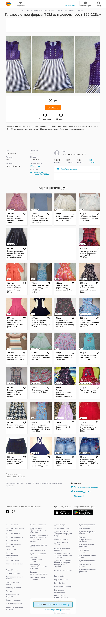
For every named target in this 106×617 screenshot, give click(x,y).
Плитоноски (11, 549)
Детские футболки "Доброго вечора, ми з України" (63, 555)
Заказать (53, 108)
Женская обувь (12, 541)
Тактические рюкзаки (15, 564)
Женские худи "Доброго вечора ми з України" (38, 530)
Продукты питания (13, 573)
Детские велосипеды (63, 570)
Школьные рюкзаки (14, 603)
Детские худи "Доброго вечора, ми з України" (38, 566)
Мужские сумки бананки (84, 565)
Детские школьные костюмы (62, 549)
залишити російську (53, 609)
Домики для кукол (61, 528)
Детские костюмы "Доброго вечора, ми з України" (63, 534)
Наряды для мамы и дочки (38, 546)
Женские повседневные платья (12, 555)
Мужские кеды (84, 528)
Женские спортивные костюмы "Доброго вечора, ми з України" (39, 538)
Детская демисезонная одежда (36, 559)
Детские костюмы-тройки (62, 544)
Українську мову (62, 604)
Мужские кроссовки (86, 525)
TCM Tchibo (35, 166)
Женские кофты (12, 560)
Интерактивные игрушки (12, 596)
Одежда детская (61, 539)
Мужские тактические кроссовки (87, 571)
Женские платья (13, 534)
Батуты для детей (13, 588)
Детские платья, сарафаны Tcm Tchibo (39, 173)
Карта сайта (59, 576)
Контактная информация (59, 591)
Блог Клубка (59, 583)
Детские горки (60, 525)
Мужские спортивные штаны (87, 556)
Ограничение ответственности (61, 596)
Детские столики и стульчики (37, 578)
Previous (6, 64)
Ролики (9, 591)
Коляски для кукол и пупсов (14, 578)
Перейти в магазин (69, 169)
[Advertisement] (53, 25)
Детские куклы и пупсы (12, 583)
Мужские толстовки (86, 561)
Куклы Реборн (12, 570)
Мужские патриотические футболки (85, 539)
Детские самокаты (37, 550)
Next (99, 64)
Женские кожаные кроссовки (13, 545)
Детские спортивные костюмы (14, 608)
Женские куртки (12, 525)
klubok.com (8, 3)
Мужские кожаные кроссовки (86, 545)
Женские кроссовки (38, 525)
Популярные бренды (63, 586)
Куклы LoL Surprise (38, 554)
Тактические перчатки (83, 551)
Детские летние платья (15, 477)
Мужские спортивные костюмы (87, 533)
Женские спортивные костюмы (15, 529)
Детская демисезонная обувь (39, 573)
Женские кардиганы (14, 537)
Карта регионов (60, 579)
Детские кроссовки (13, 600)
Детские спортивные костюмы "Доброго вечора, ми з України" (63, 564)
